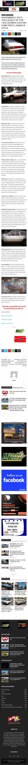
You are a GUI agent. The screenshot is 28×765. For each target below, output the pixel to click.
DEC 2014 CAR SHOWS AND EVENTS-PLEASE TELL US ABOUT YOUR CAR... (17, 569)
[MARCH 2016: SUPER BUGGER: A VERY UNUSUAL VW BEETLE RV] (5, 672)
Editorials (7, 12)
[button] (2, 9)
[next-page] (5, 414)
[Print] (19, 33)
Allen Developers (16, 761)
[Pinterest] (9, 33)
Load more (13, 574)
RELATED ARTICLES (6, 387)
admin (4, 30)
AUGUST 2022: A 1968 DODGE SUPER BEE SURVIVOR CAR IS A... (20, 608)
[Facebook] (2, 33)
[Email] (16, 33)
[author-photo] (14, 378)
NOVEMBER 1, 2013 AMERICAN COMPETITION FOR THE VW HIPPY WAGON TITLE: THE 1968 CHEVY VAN (7, 362)
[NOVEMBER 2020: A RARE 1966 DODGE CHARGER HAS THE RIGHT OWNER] (21, 586)
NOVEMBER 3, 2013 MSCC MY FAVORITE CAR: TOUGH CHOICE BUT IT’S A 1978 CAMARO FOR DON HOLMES (20, 362)
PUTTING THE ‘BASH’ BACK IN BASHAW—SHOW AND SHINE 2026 (17, 400)
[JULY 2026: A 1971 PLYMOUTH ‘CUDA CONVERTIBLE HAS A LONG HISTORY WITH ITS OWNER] (7, 586)
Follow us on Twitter (6, 319)
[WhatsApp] (12, 33)
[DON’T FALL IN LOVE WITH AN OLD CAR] (5, 393)
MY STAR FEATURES (9, 14)
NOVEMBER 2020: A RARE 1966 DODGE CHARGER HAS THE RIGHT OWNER (20, 593)
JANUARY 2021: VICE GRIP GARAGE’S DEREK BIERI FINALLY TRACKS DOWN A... (17, 665)
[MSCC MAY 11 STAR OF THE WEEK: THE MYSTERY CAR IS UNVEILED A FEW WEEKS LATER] (5, 561)
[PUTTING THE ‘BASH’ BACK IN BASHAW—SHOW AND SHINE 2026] (5, 400)
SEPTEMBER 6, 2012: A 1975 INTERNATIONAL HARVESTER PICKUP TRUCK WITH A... (17, 545)
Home (2, 12)
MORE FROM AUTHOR (18, 387)
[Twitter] (6, 33)
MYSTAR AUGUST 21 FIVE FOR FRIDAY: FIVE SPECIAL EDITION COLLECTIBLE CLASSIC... (17, 653)
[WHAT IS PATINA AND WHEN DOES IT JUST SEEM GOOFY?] (5, 679)
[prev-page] (2, 414)
